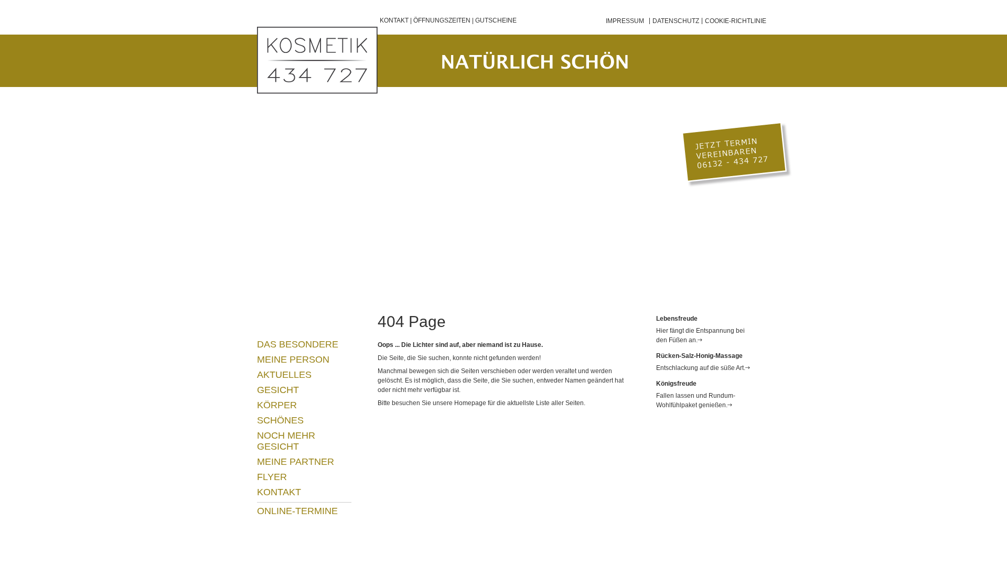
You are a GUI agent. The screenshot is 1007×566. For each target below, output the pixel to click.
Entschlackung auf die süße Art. (700, 368)
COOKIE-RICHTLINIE (735, 21)
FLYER (272, 477)
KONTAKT (279, 492)
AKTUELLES (284, 374)
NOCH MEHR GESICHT (286, 441)
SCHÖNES (280, 420)
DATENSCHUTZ (675, 21)
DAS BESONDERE (297, 344)
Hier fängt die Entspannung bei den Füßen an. (700, 335)
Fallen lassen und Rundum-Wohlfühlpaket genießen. (695, 400)
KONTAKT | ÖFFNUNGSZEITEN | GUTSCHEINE (448, 20)
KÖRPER (277, 405)
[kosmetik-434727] (317, 60)
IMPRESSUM (625, 21)
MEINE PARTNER (295, 461)
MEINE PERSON (293, 359)
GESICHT (278, 390)
